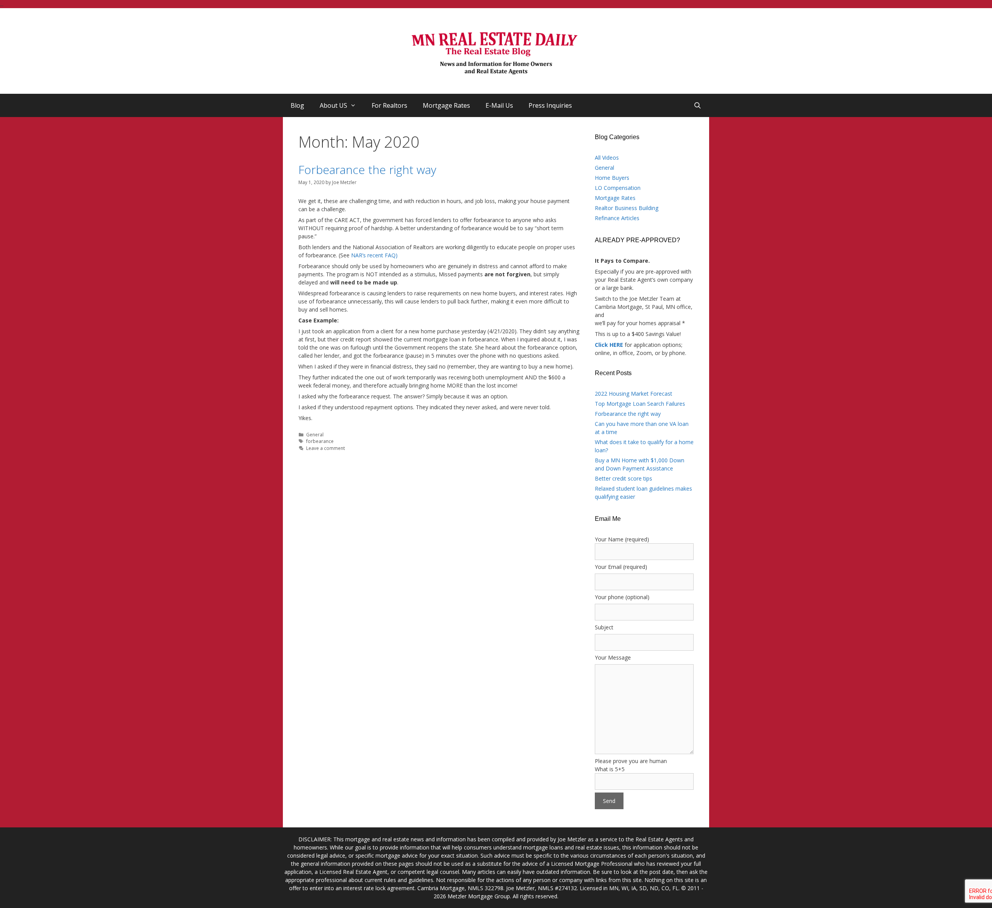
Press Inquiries (550, 105)
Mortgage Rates (446, 105)
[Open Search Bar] (697, 105)
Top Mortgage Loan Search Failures (640, 403)
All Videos (607, 157)
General (315, 434)
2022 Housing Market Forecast (633, 393)
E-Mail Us (499, 105)
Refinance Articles (617, 218)
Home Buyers (612, 177)
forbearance (320, 441)
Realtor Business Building (626, 208)
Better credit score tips (623, 478)
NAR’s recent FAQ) (374, 255)
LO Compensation (618, 187)
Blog (297, 105)
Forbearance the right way (367, 169)
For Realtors (389, 105)
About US (333, 105)
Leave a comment (325, 448)
